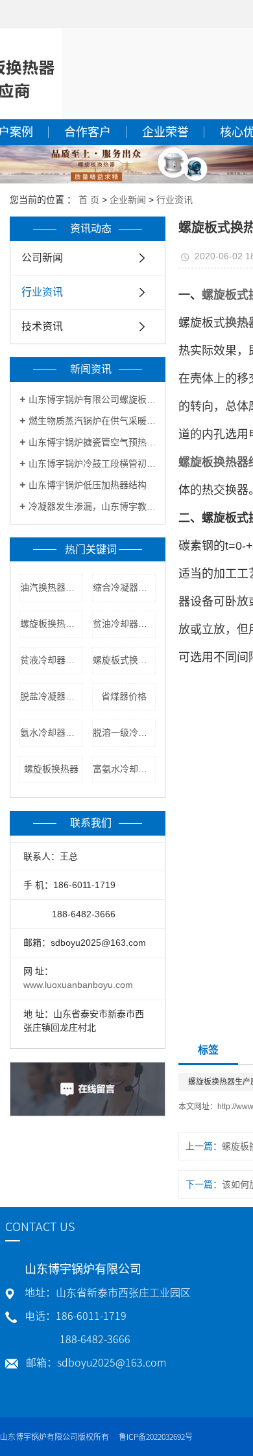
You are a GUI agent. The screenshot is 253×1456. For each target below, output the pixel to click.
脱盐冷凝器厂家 (51, 696)
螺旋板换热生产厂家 (51, 623)
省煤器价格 (124, 696)
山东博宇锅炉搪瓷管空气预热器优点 (92, 442)
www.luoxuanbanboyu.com (78, 985)
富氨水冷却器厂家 (124, 769)
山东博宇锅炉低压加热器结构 (88, 485)
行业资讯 (174, 199)
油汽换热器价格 (51, 587)
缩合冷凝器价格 (124, 587)
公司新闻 (42, 257)
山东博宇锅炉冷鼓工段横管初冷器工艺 (92, 463)
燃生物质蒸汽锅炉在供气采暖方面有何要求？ (92, 421)
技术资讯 (42, 326)
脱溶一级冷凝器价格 (124, 732)
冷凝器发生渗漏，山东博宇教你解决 (92, 506)
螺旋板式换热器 (124, 660)
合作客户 (87, 132)
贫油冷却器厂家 (124, 623)
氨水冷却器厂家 (51, 732)
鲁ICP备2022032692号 (156, 1436)
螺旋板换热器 (51, 769)
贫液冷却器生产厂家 (51, 660)
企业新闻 (128, 199)
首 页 (88, 199)
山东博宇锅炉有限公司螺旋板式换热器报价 (92, 399)
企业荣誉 (165, 132)
